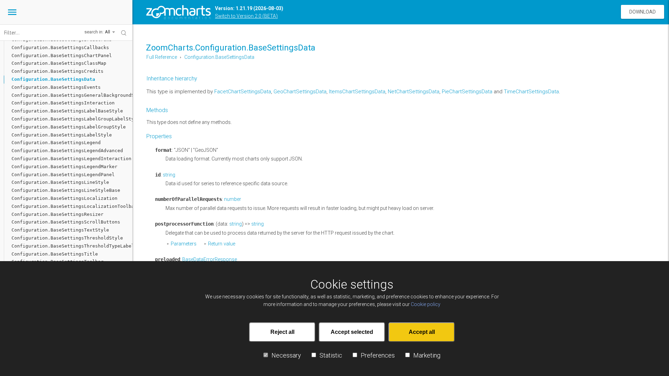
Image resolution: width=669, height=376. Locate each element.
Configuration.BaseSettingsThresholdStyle (67, 238)
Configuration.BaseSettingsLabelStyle (61, 135)
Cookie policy (425, 304)
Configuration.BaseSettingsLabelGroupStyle (68, 127)
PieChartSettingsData (467, 91)
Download (642, 12)
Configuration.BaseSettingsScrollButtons (65, 222)
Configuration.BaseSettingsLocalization (64, 198)
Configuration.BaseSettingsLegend (56, 142)
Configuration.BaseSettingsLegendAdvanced (67, 150)
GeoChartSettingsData (300, 91)
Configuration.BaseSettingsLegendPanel (63, 174)
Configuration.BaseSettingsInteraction (63, 102)
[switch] (265, 354)
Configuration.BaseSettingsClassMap (58, 63)
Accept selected (352, 332)
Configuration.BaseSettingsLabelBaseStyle (67, 110)
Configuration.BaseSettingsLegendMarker (64, 166)
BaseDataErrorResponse (209, 259)
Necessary (286, 355)
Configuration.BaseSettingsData (219, 57)
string (169, 175)
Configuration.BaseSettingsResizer (57, 214)
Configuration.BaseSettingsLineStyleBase (65, 190)
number (232, 199)
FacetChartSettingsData (242, 91)
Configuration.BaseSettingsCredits (57, 71)
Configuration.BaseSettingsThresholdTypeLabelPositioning (71, 246)
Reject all (282, 332)
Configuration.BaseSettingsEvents (56, 87)
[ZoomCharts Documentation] (178, 12)
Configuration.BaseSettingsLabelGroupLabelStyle (71, 119)
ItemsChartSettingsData (357, 91)
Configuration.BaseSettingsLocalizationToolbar (71, 206)
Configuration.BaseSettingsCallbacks (60, 47)
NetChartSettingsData (413, 91)
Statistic (331, 355)
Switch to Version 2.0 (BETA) (246, 16)
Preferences (378, 355)
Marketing (426, 355)
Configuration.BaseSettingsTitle (54, 254)
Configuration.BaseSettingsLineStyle (60, 182)
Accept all (422, 332)
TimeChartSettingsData (531, 91)
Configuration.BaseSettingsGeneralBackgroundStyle (71, 95)
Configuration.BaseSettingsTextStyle (60, 230)
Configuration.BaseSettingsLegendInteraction (71, 158)
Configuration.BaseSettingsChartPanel (61, 55)
